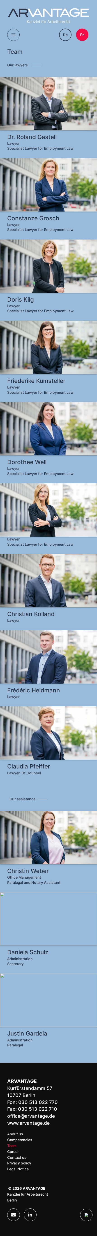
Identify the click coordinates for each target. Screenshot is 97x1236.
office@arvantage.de (31, 1116)
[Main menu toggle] (13, 35)
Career (13, 1151)
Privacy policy (19, 1163)
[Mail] (13, 1214)
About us (15, 1134)
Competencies (19, 1140)
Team (11, 1145)
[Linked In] (30, 1214)
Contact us (16, 1157)
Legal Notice (18, 1169)
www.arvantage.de (28, 1123)
